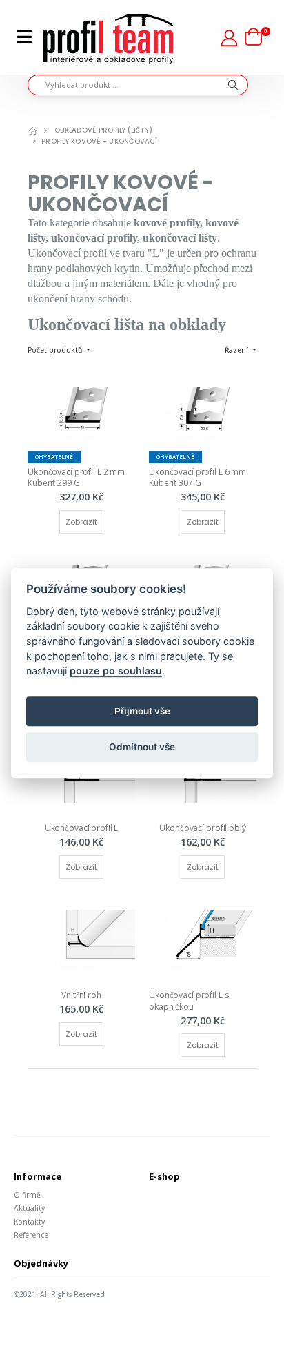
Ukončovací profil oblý (202, 828)
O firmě (27, 1195)
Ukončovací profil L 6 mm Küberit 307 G (198, 477)
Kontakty (29, 1222)
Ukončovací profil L (82, 828)
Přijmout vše (142, 711)
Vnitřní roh (81, 995)
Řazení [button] (237, 350)
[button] (257, 38)
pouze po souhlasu (116, 670)
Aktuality (29, 1208)
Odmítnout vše (142, 747)
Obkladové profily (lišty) (103, 130)
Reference (31, 1235)
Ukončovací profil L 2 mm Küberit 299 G (77, 477)
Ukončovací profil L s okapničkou (189, 1000)
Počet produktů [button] (56, 350)
